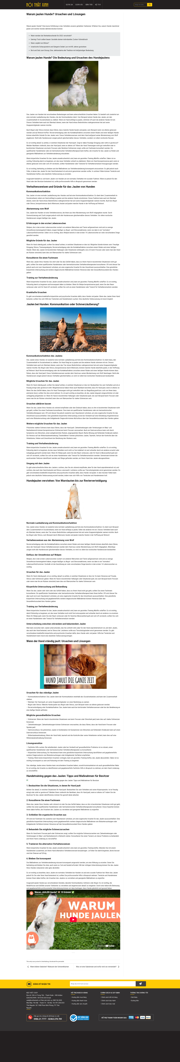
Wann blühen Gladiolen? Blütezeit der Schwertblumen (49, 967)
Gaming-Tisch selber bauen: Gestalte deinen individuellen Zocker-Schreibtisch (59, 39)
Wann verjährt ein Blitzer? (40, 43)
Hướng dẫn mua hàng (79, 997)
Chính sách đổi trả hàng (109, 997)
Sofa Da (69, 5)
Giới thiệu (134, 997)
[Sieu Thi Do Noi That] (43, 4)
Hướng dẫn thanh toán (79, 1001)
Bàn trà (89, 5)
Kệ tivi (98, 5)
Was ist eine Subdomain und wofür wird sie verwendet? (96, 967)
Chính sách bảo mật (108, 1004)
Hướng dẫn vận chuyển (79, 1004)
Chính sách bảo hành (108, 1001)
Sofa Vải (79, 5)
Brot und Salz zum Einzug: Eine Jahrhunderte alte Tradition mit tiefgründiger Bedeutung (62, 50)
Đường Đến (135, 1001)
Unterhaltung (45, 961)
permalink (61, 961)
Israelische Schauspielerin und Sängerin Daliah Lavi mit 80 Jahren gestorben (58, 47)
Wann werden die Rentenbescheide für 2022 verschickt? (51, 36)
